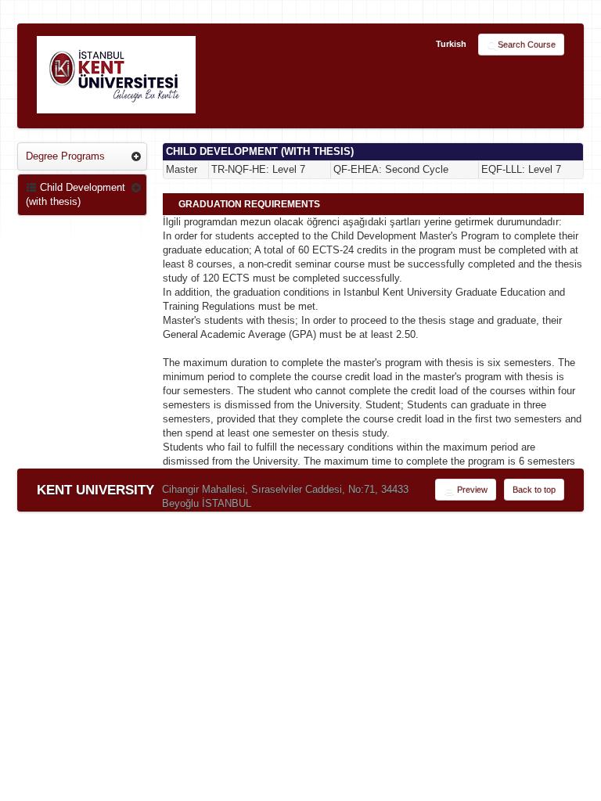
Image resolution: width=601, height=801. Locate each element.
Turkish (451, 43)
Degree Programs (65, 156)
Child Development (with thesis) (75, 194)
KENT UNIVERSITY (95, 490)
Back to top (534, 489)
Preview (471, 489)
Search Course (527, 44)
